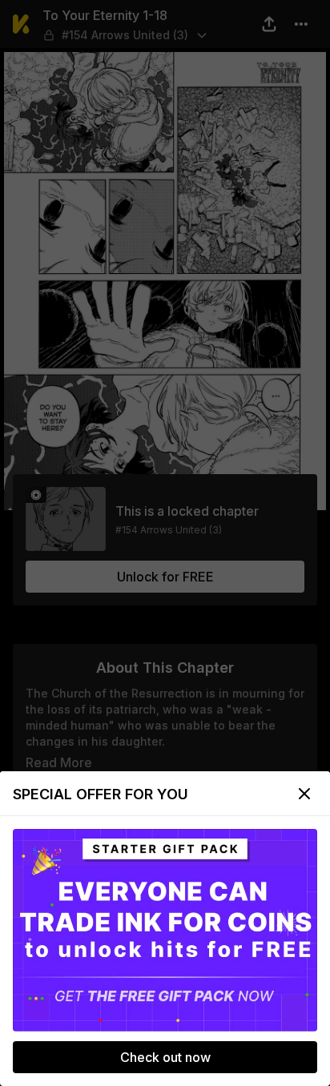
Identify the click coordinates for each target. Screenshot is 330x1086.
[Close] (304, 793)
